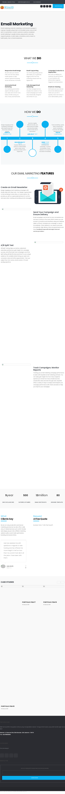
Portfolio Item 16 (50, 602)
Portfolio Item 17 (29, 602)
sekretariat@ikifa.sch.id (24, 2)
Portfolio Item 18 (7, 706)
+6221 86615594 (37, 2)
